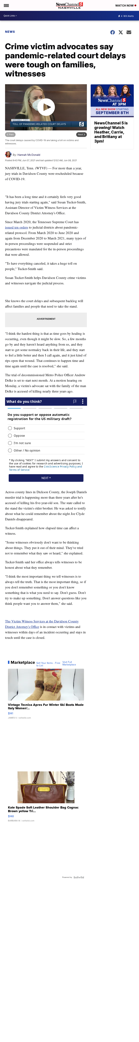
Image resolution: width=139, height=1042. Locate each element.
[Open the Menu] (6, 5)
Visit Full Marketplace (69, 663)
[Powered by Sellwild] (78, 877)
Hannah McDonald (28, 154)
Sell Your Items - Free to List (48, 664)
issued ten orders (16, 227)
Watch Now (124, 5)
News (10, 32)
